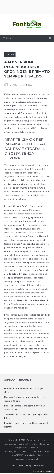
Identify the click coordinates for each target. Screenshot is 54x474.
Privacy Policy (25, 465)
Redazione (39, 465)
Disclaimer (11, 465)
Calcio (10, 54)
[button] (50, 38)
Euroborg (11, 213)
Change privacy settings (42, 471)
